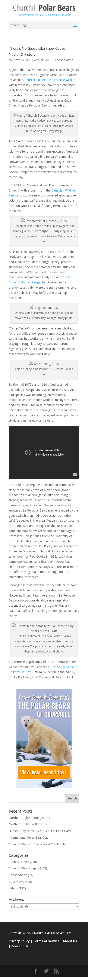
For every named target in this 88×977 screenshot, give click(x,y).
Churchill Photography (24, 868)
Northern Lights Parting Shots (29, 818)
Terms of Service (46, 941)
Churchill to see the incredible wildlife (50, 80)
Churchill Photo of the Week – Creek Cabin (38, 844)
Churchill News (19, 862)
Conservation (64, 60)
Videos (13, 888)
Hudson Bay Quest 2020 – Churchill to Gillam (40, 831)
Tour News (16, 882)
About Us (70, 941)
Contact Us (19, 946)
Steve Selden (22, 60)
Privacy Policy (19, 941)
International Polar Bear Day (28, 837)
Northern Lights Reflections (28, 824)
